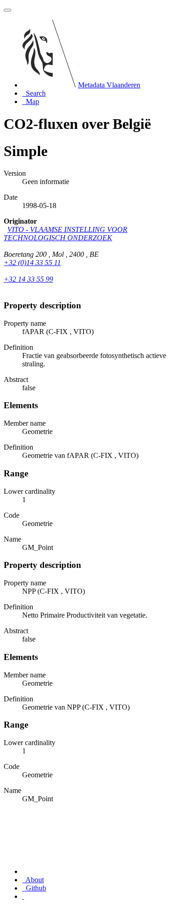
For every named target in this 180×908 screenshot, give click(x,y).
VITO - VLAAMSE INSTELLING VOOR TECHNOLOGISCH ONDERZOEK (65, 234)
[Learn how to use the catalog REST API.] (23, 896)
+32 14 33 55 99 (28, 279)
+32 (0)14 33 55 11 (32, 262)
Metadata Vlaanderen (109, 85)
